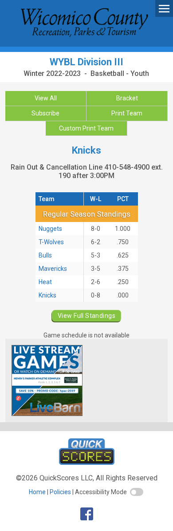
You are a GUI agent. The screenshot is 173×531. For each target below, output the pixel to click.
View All (46, 98)
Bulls (45, 255)
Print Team (126, 113)
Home (37, 491)
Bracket (127, 98)
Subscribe (45, 113)
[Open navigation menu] (164, 8)
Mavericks (53, 268)
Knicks (47, 295)
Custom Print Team (86, 128)
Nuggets (50, 228)
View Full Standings (86, 315)
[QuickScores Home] (86, 462)
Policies (60, 491)
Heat (45, 281)
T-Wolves (51, 242)
